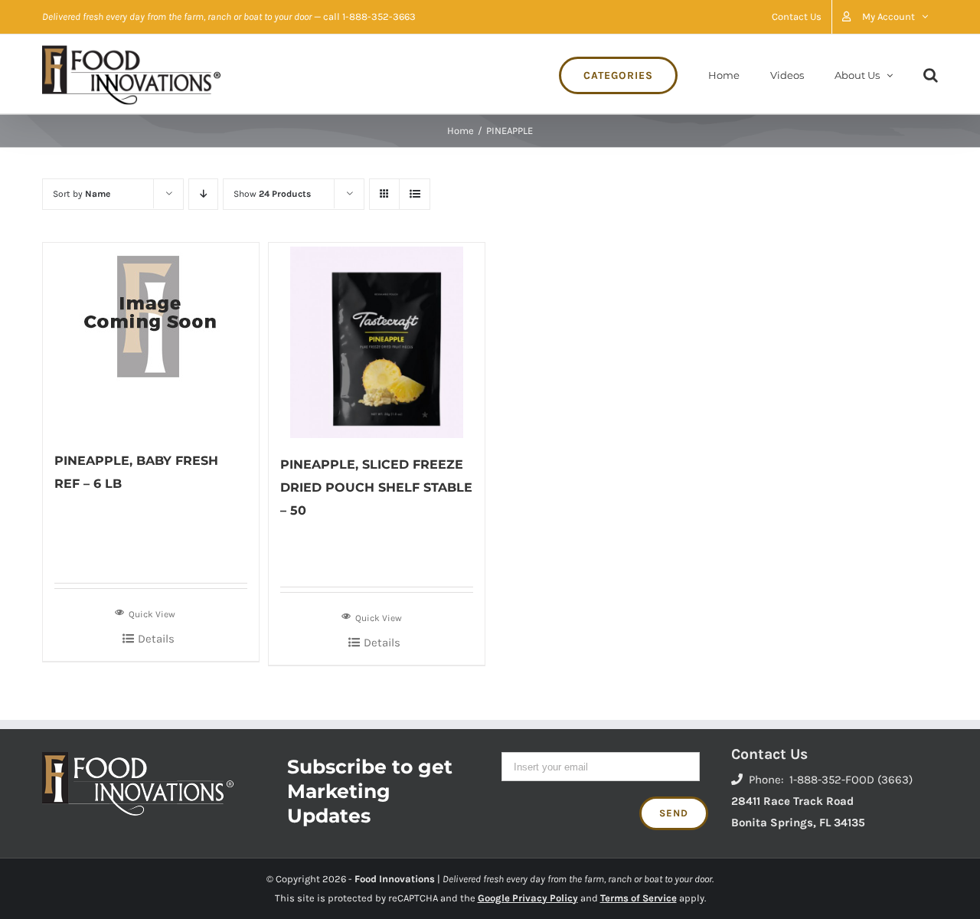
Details (156, 639)
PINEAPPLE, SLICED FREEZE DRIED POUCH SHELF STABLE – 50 (376, 487)
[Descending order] (203, 194)
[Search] (930, 73)
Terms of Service (638, 898)
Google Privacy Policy (528, 898)
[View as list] (415, 194)
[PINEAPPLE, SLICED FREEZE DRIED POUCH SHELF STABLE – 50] (377, 340)
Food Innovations (394, 879)
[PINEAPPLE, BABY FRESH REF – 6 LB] (151, 338)
